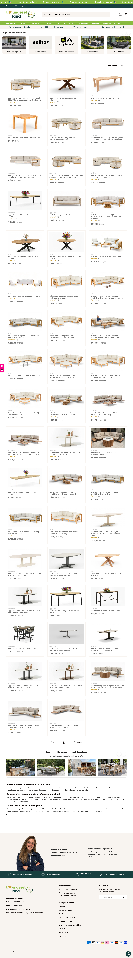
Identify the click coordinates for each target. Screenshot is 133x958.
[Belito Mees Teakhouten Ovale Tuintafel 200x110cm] (25, 242)
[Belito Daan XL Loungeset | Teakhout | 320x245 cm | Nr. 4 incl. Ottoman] (66, 321)
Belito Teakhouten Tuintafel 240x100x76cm (107, 98)
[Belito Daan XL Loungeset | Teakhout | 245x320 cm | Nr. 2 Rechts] (108, 478)
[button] (125, 14)
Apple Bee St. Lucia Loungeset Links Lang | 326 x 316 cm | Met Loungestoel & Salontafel (24, 99)
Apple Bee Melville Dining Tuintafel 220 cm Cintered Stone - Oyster (65, 453)
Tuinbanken (61, 23)
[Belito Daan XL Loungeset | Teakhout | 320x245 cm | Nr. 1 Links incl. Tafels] (66, 398)
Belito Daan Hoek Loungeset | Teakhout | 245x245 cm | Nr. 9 (23, 414)
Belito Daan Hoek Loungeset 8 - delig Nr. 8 (24, 375)
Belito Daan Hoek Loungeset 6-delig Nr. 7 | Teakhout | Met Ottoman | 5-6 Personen (106, 376)
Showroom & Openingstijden (17, 6)
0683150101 (65, 856)
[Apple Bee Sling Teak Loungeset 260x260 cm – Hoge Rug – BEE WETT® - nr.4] (25, 711)
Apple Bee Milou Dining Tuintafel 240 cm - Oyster (24, 493)
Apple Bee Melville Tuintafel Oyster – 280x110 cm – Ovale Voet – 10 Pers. (24, 574)
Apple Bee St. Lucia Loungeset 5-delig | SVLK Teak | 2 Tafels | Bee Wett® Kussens (24, 176)
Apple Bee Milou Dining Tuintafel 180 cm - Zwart (64, 612)
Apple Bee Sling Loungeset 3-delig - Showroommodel (104, 453)
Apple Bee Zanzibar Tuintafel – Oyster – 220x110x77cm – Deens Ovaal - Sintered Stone (105, 534)
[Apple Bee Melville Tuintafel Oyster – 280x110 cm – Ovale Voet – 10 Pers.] (25, 559)
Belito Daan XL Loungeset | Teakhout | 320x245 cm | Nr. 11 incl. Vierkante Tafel (105, 337)
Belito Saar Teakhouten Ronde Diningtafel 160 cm (65, 257)
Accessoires (83, 23)
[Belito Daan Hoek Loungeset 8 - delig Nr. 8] (25, 361)
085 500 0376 (72, 853)
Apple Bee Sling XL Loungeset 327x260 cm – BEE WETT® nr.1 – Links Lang (107, 414)
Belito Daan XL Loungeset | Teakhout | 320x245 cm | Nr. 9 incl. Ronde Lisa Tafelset (107, 297)
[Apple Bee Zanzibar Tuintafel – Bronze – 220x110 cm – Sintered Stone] (66, 634)
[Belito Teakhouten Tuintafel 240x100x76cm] (108, 84)
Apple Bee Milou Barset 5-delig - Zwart (22, 648)
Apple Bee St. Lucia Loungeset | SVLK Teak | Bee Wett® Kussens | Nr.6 (65, 139)
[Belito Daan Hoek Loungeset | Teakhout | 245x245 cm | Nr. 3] (25, 517)
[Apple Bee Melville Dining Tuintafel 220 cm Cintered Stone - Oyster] (66, 438)
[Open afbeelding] (20, 767)
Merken (71, 23)
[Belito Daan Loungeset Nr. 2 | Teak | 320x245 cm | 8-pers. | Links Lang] (25, 321)
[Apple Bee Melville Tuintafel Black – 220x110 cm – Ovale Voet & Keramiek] (25, 671)
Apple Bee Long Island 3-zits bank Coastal (65, 215)
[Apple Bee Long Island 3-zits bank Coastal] (66, 200)
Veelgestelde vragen (67, 899)
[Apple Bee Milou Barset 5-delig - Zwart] (25, 634)
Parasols (95, 23)
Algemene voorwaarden (68, 889)
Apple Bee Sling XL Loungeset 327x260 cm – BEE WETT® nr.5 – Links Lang (65, 726)
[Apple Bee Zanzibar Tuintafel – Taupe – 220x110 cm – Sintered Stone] (66, 559)
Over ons (117, 23)
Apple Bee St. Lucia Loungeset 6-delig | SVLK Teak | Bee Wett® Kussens (107, 176)
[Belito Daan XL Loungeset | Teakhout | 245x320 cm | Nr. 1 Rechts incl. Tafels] (66, 478)
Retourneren (63, 932)
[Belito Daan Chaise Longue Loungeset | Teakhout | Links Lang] (66, 282)
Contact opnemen (66, 914)
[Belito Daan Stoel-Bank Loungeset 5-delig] (108, 242)
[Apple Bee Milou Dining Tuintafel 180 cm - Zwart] (66, 596)
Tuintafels (35, 23)
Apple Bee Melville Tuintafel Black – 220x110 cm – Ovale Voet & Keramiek (24, 687)
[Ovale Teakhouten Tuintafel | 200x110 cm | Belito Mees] (108, 559)
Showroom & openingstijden (70, 925)
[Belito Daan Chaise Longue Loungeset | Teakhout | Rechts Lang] (66, 517)
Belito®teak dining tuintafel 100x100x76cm (24, 138)
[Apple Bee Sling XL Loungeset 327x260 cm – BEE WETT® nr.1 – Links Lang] (108, 398)
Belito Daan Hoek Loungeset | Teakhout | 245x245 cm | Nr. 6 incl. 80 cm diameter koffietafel (106, 217)
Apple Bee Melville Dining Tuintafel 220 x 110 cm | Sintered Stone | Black (24, 612)
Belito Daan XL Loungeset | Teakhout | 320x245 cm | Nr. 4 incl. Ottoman (63, 337)
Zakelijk (62, 929)
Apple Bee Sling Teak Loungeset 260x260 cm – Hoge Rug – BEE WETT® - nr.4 (24, 726)
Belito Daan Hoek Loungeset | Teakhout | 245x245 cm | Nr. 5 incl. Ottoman (64, 376)
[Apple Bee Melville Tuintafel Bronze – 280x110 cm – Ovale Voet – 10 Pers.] (66, 671)
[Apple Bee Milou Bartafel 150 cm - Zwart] (108, 596)
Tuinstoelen (48, 23)
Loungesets (10, 23)
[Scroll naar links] (124, 33)
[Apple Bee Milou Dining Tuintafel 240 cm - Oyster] (25, 478)
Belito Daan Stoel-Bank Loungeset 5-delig (106, 256)
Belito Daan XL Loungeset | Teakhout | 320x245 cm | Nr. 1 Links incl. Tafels (63, 414)
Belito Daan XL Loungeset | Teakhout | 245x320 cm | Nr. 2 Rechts (105, 493)
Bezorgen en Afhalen (67, 903)
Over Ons (62, 936)
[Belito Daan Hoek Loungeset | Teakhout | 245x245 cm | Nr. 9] (25, 398)
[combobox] (76, 14)
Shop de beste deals (27, 2)
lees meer (10, 815)
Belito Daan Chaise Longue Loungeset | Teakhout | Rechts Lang (64, 533)
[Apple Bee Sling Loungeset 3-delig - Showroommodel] (108, 438)
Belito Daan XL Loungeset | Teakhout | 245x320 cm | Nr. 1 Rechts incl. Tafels (63, 493)
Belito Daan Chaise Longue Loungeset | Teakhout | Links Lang (64, 297)
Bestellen (62, 906)
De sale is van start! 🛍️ (53, 2)
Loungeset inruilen (66, 921)
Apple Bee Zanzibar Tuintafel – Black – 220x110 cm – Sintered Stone (105, 649)
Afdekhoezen (106, 23)
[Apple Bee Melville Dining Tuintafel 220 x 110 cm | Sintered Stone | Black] (25, 596)
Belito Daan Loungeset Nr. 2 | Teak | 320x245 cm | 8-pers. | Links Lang (24, 337)
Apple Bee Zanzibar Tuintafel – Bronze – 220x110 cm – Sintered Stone (64, 649)
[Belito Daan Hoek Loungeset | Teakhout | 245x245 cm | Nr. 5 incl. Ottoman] (66, 361)
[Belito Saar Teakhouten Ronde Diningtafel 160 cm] (66, 242)
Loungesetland (15, 951)
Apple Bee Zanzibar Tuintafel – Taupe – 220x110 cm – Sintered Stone (64, 574)
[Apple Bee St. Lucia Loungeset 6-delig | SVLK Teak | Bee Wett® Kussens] (108, 161)
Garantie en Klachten (67, 918)
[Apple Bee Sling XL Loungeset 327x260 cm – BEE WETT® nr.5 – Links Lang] (66, 711)
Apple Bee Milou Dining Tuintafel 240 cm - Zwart (24, 216)
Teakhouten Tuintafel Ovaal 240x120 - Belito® (63, 99)
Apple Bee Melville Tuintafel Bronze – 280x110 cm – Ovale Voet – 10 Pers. (65, 687)
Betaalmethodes (65, 910)
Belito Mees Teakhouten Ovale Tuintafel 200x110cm (23, 257)
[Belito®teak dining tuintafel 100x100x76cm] (25, 123)
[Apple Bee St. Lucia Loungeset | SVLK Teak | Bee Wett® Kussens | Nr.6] (66, 123)
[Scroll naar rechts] (129, 33)
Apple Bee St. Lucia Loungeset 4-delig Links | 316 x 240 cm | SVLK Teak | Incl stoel (66, 176)
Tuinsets (23, 23)
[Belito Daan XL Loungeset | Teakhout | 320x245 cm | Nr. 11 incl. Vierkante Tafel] (108, 321)
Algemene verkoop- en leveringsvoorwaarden (67, 894)
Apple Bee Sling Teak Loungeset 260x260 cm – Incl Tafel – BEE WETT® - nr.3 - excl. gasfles (107, 687)
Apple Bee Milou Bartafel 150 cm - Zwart (105, 611)
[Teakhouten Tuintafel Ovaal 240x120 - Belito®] (66, 84)
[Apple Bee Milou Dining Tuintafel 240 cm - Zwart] (25, 200)
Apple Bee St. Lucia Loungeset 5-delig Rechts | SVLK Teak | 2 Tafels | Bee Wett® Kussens (107, 139)
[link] (52, 742)
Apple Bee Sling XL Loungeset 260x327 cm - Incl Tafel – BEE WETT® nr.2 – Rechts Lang (24, 453)
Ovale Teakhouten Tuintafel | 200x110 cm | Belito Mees (106, 574)
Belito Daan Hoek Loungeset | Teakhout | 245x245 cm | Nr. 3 (23, 533)
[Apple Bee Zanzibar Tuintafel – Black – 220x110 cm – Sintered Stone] (108, 634)
